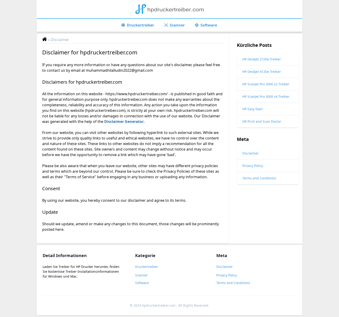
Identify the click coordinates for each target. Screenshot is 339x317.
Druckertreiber (146, 266)
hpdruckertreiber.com (159, 305)
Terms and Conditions (233, 283)
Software (142, 283)
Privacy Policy (226, 275)
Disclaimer (224, 266)
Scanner (141, 275)
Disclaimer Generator (124, 121)
